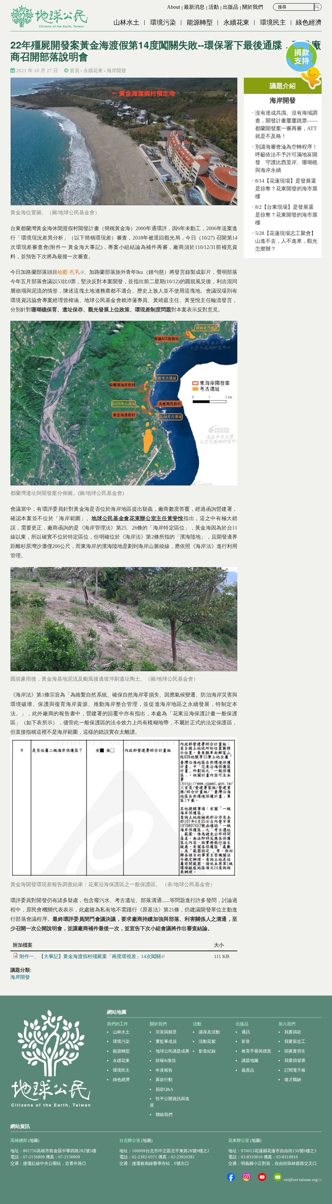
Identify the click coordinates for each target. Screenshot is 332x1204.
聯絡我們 (164, 1114)
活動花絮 (207, 1041)
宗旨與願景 (166, 1032)
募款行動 (164, 1079)
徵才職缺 (292, 1079)
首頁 (74, 70)
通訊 (246, 1032)
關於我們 (252, 7)
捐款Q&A (164, 1089)
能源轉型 (200, 22)
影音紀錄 (207, 1051)
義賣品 (248, 1070)
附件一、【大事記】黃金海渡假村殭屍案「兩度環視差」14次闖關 (92, 956)
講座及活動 (209, 1032)
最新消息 (194, 7)
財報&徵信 (166, 1060)
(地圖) (33, 1140)
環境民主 (273, 22)
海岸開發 (116, 70)
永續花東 (236, 22)
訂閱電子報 (294, 1070)
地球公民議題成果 (172, 1051)
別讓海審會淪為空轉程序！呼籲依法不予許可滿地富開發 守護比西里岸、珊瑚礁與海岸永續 (286, 158)
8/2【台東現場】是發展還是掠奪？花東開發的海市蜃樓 (286, 214)
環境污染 (163, 22)
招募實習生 (294, 1051)
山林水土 (126, 22)
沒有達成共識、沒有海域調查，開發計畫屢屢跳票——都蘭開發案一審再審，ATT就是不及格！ (286, 124)
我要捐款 (292, 1032)
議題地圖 (250, 1060)
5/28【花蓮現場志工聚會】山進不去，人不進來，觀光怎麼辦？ (286, 240)
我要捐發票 (294, 1060)
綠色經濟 (309, 22)
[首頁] (49, 16)
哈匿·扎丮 (70, 272)
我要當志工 (294, 1041)
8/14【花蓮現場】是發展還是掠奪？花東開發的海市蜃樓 (286, 188)
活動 (213, 7)
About (173, 7)
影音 (246, 1041)
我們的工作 (117, 1023)
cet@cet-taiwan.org (303, 1179)
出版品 (230, 7)
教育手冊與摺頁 (256, 1051)
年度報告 (164, 1070)
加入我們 (287, 1023)
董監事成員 (166, 1041)
